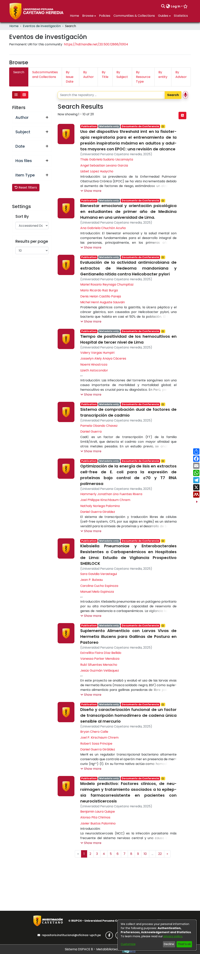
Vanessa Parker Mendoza (99, 658)
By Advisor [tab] (181, 74)
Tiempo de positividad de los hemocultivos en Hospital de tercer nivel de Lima (128, 339)
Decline (169, 944)
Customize (128, 944)
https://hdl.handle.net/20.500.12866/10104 (96, 44)
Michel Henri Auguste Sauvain (102, 302)
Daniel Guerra (91, 431)
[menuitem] (168, 6)
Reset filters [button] (27, 187)
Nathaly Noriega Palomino (100, 506)
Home (14, 26)
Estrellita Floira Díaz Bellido (100, 653)
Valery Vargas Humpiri (97, 352)
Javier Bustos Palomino (98, 823)
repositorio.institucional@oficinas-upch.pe (71, 935)
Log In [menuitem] (175, 6)
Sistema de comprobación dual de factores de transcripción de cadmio (128, 412)
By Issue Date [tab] (69, 77)
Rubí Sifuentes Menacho (98, 664)
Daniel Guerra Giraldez (97, 512)
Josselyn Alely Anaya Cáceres (103, 358)
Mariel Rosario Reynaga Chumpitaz (107, 284)
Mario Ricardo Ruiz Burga (99, 290)
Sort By (22, 216)
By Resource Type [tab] (143, 77)
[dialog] (157, 935)
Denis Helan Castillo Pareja (100, 296)
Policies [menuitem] (104, 15)
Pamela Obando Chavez (99, 425)
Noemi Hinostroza (93, 364)
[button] (91, 190)
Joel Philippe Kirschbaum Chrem (105, 500)
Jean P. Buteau (91, 580)
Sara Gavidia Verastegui (98, 574)
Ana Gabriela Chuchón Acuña (103, 228)
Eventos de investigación (42, 26)
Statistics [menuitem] (181, 15)
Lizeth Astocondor (94, 370)
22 (160, 854)
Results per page (31, 241)
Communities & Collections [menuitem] (134, 15)
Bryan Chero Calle (94, 731)
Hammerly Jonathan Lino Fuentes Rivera (111, 494)
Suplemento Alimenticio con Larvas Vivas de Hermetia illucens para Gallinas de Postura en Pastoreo (128, 636)
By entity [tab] (162, 74)
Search (173, 95)
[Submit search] (163, 6)
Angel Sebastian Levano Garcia (104, 165)
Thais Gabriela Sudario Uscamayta (106, 159)
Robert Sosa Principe (96, 743)
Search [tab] (18, 72)
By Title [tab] (105, 74)
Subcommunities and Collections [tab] (45, 74)
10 (145, 854)
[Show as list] (16, 95)
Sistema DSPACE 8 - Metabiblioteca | (93, 949)
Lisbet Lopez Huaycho (96, 171)
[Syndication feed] (182, 115)
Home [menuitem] (74, 15)
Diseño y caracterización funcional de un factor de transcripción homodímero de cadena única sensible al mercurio (128, 715)
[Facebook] (109, 935)
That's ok (184, 944)
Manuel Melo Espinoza (97, 591)
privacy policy (172, 936)
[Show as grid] (24, 95)
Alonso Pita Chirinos (95, 817)
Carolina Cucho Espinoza (99, 586)
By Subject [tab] (122, 74)
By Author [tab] (88, 74)
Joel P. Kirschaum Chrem (99, 737)
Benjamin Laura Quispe (97, 811)
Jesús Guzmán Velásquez (99, 670)
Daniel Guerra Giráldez (97, 749)
